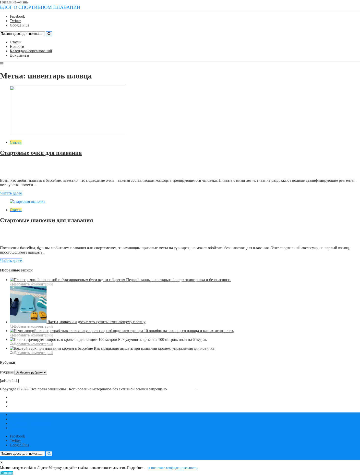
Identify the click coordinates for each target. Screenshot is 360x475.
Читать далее (11, 193)
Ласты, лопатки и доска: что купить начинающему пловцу (96, 322)
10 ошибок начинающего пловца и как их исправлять (189, 331)
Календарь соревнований (31, 51)
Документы (19, 55)
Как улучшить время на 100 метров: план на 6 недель (162, 339)
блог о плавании (181, 389)
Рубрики (7, 372)
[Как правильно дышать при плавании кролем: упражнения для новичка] (52, 348)
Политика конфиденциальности (36, 406)
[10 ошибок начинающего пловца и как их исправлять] (77, 331)
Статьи (16, 42)
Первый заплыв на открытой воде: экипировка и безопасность (178, 280)
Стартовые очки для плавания (41, 153)
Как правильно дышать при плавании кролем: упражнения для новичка (154, 348)
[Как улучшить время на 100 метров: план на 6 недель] (64, 339)
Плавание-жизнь (14, 2)
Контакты (18, 402)
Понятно (6, 473)
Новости (17, 46)
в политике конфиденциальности (173, 468)
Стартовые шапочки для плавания (46, 220)
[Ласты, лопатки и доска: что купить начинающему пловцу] (29, 322)
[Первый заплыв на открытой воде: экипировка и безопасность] (68, 280)
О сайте (16, 397)
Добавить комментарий (23, 172)
